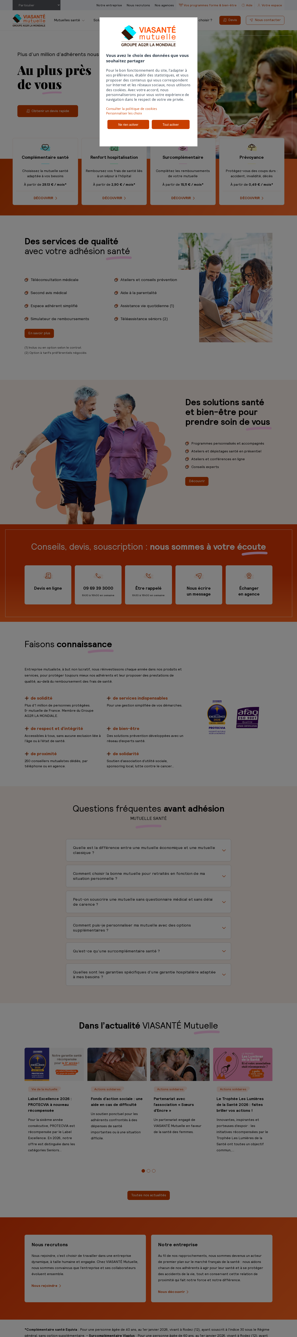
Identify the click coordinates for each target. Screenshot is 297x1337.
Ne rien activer (128, 124)
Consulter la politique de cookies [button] (131, 108)
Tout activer (171, 124)
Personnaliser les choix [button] (124, 113)
